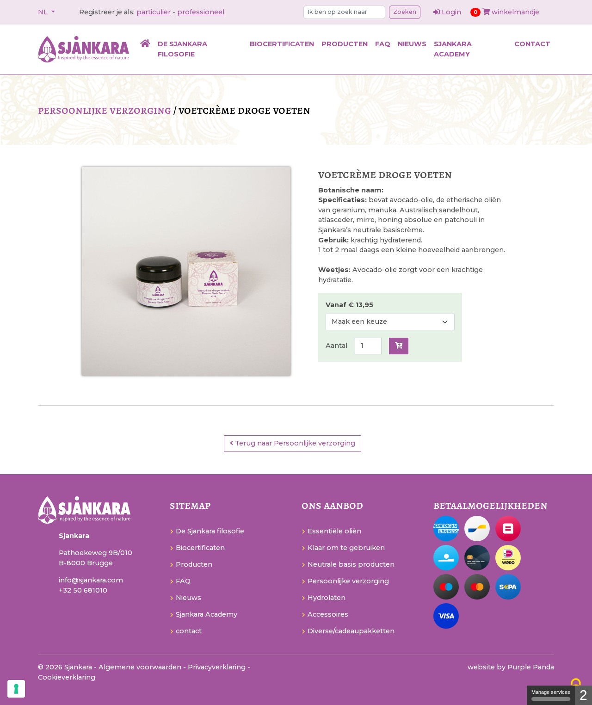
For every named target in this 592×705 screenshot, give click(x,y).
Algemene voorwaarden (141, 667)
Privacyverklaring (217, 667)
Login (451, 12)
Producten (344, 44)
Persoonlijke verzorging (104, 110)
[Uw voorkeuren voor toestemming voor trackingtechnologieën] (16, 689)
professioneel (200, 12)
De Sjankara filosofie (182, 49)
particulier (153, 12)
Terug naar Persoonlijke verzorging (294, 443)
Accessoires (328, 614)
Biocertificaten (282, 44)
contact (532, 44)
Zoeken (404, 11)
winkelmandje (506, 12)
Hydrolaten (326, 598)
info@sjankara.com (91, 580)
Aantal (336, 345)
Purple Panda (530, 667)
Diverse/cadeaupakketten (351, 631)
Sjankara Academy (453, 49)
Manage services (550, 692)
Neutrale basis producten (351, 564)
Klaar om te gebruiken (346, 548)
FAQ (382, 44)
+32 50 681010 (83, 590)
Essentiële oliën (334, 531)
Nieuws (412, 44)
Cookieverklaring (66, 677)
